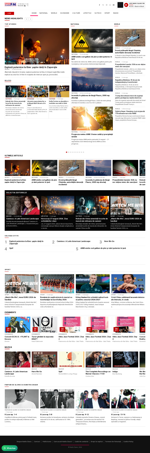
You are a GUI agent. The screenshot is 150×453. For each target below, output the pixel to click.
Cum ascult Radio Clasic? (63, 442)
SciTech (98, 13)
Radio (115, 13)
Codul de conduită (81, 442)
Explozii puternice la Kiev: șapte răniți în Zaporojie (26, 242)
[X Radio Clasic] (103, 5)
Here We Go (109, 241)
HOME (34, 13)
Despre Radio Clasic (24, 442)
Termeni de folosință (113, 442)
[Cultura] (75, 152)
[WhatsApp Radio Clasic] (110, 5)
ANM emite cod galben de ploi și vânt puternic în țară (103, 248)
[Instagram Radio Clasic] (106, 5)
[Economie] (73, 152)
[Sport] (81, 152)
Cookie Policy (128, 442)
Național (43, 13)
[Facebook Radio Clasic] (99, 5)
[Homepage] (66, 152)
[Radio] (83, 152)
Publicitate (47, 442)
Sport (107, 13)
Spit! (11, 248)
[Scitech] (79, 152)
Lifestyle (87, 13)
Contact (37, 442)
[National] (68, 152)
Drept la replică (97, 442)
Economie (64, 13)
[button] (130, 5)
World (54, 13)
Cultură (76, 13)
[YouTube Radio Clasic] (113, 5)
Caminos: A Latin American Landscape (73, 241)
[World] (70, 152)
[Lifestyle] (77, 152)
